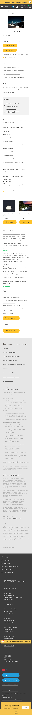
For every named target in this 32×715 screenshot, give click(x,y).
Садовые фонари (9, 92)
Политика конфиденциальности (10, 691)
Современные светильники (11, 89)
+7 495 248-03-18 (8, 604)
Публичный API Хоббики (10, 588)
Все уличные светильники (9, 87)
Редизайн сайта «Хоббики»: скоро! (16, 2)
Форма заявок (6, 348)
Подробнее (6, 286)
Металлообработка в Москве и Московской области (15, 300)
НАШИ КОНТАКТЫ (9, 645)
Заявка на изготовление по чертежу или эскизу (14, 364)
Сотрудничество (9, 572)
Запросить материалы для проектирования (12, 111)
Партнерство (8, 569)
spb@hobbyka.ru (8, 611)
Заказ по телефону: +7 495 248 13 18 (13, 190)
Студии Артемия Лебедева (11, 661)
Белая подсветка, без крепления (11, 67)
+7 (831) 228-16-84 (8, 631)
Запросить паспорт (11, 109)
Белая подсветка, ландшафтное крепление (14, 70)
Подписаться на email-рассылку (10, 684)
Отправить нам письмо (10, 191)
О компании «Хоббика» (11, 566)
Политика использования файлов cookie (12, 700)
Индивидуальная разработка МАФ (11, 297)
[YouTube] (3, 670)
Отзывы (15, 54)
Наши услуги (7, 560)
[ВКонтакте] (7, 670)
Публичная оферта (7, 697)
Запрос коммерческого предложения (11, 356)
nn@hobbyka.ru (8, 629)
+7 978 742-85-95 (8, 622)
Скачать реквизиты (11, 318)
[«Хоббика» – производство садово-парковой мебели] (6, 6)
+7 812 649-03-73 (8, 613)
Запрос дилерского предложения (11, 377)
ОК (26, 708)
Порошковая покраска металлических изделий (14, 308)
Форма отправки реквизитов (9, 360)
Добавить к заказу (10, 45)
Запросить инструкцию (12, 106)
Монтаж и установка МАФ (9, 303)
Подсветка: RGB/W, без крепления (12, 74)
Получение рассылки (8, 381)
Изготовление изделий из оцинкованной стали (14, 295)
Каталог (6, 557)
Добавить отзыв (11, 331)
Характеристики (7, 54)
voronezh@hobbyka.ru (9, 638)
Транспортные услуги (8, 310)
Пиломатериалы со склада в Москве (11, 305)
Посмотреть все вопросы (9, 547)
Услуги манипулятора (8, 313)
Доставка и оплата (23, 54)
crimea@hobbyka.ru (9, 620)
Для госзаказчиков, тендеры (9, 352)
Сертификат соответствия (12, 103)
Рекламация (6, 368)
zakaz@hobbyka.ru (17, 518)
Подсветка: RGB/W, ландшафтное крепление (14, 77)
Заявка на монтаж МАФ (8, 373)
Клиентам (7, 563)
